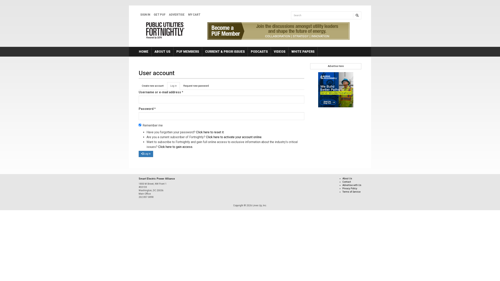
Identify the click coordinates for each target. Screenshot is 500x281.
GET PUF (159, 14)
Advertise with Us (351, 185)
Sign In (145, 14)
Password (147, 109)
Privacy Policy (349, 188)
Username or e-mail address (161, 92)
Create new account (153, 85)
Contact (346, 182)
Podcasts (259, 51)
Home (143, 51)
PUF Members (187, 51)
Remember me (153, 125)
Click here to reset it (210, 132)
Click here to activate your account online (234, 137)
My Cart (194, 14)
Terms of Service (351, 191)
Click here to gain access (175, 147)
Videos (279, 51)
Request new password (196, 85)
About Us (162, 51)
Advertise (177, 14)
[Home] (165, 30)
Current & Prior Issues (225, 51)
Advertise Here (336, 66)
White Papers (302, 51)
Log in (175, 87)
